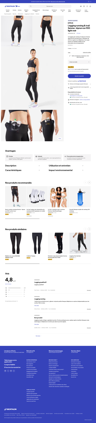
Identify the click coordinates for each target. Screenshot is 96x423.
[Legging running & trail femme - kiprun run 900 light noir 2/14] (16, 31)
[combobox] (79, 62)
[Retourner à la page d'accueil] (12, 6)
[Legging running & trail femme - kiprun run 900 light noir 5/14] (48, 125)
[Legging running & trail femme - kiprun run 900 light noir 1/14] (48, 31)
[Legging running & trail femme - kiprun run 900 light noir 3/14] (32, 78)
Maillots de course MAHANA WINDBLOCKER (12, 256)
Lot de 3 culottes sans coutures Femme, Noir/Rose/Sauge (56, 210)
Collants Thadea (31, 256)
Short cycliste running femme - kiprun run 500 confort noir (15, 210)
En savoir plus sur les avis (10, 301)
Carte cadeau (86, 11)
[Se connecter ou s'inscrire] (87, 6)
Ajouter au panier (79, 76)
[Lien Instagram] (14, 371)
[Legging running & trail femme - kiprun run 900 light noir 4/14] (16, 125)
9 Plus (60, 138)
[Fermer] (91, 2)
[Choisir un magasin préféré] (80, 6)
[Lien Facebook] (5, 371)
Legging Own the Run (75, 256)
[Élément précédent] (85, 182)
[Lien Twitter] (8, 371)
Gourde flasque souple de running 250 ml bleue (79, 210)
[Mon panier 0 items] (90, 6)
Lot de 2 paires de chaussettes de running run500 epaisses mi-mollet (36, 210)
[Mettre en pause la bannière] (89, 2)
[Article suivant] (89, 182)
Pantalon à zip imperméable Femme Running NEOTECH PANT (57, 256)
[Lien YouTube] (11, 371)
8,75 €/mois (72, 69)
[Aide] (84, 6)
